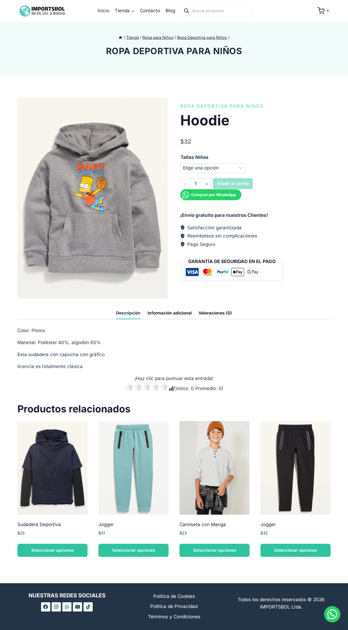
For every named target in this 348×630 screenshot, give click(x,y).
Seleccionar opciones (52, 550)
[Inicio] (120, 37)
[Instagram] (56, 607)
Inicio (103, 10)
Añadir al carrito (233, 183)
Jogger (106, 524)
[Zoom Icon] (92, 198)
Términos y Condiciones (174, 616)
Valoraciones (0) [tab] (215, 313)
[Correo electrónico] (77, 607)
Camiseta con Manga (202, 524)
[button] (332, 614)
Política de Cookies (174, 596)
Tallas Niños (195, 157)
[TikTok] (88, 607)
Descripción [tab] (128, 313)
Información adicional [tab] (170, 313)
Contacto (150, 10)
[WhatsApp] (67, 607)
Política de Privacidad (174, 606)
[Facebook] (45, 607)
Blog (170, 10)
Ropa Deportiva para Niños (174, 51)
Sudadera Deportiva (39, 524)
